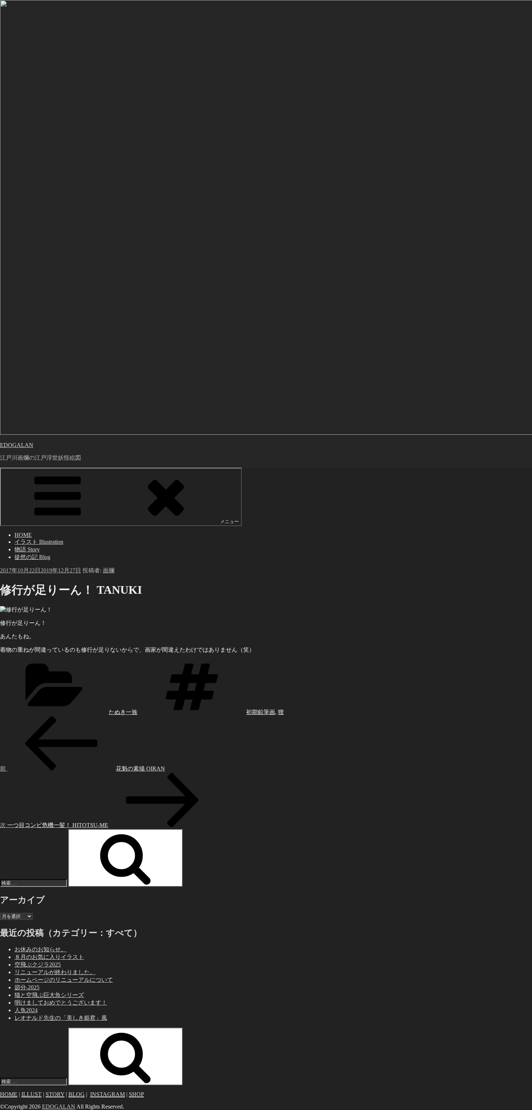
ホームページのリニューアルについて (63, 980)
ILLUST (31, 1094)
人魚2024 (26, 1010)
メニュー (229, 521)
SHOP (136, 1094)
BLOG (76, 1094)
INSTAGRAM (107, 1094)
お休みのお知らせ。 (40, 949)
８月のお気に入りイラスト (49, 957)
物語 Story (27, 549)
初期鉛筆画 (260, 712)
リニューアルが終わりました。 (55, 972)
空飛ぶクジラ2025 (37, 964)
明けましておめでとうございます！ (60, 1003)
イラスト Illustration (38, 542)
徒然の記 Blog (32, 557)
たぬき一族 (123, 712)
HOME (23, 535)
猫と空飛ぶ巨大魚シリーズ (49, 995)
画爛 (108, 570)
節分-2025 (26, 987)
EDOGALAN (16, 445)
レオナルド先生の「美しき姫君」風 (60, 1018)
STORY (55, 1094)
